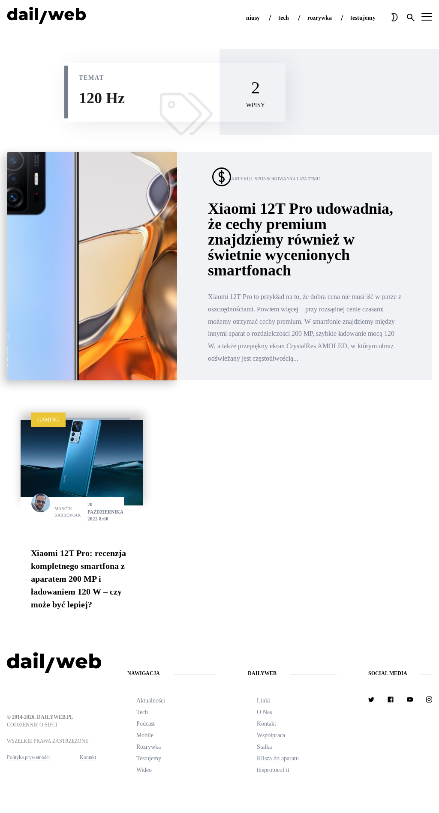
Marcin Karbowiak (67, 511)
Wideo (144, 770)
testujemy (363, 18)
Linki (263, 700)
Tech (142, 712)
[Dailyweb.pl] (46, 17)
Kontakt (88, 757)
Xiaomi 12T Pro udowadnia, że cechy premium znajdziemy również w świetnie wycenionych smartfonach (300, 239)
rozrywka (319, 18)
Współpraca (271, 735)
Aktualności (150, 700)
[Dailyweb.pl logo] (51, 664)
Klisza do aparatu (278, 758)
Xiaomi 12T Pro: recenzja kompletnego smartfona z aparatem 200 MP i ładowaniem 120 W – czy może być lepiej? (78, 578)
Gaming (48, 420)
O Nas (264, 712)
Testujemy (148, 758)
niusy (253, 18)
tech (283, 18)
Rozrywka (148, 747)
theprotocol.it (273, 770)
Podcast (145, 723)
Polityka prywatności (28, 757)
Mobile (144, 735)
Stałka (264, 747)
